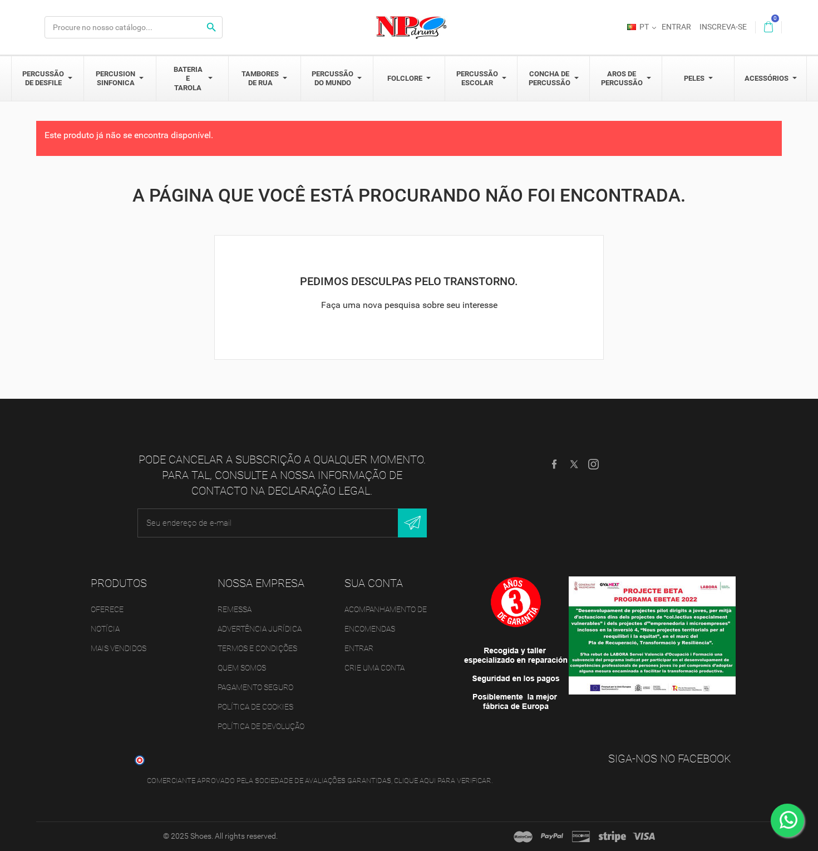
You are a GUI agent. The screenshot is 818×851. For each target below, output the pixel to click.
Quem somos (242, 667)
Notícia (105, 628)
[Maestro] (523, 836)
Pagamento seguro (255, 687)
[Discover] (581, 836)
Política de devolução (261, 726)
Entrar (358, 648)
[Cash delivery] (612, 836)
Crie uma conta (374, 667)
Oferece (107, 609)
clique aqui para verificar (442, 780)
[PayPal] (552, 836)
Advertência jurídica (260, 628)
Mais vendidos (118, 648)
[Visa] (644, 836)
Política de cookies (255, 706)
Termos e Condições (257, 648)
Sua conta (373, 583)
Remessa (235, 609)
